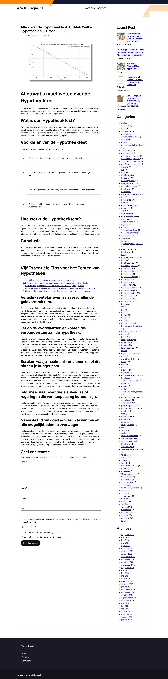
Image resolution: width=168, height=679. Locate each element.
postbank (125, 411)
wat (123, 504)
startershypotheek (129, 438)
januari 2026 (126, 554)
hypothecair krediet (129, 271)
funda (123, 241)
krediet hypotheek (129, 331)
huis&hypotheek (128, 263)
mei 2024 (125, 609)
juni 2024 (125, 606)
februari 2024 (127, 617)
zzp (123, 521)
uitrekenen (125, 471)
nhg (123, 364)
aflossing (125, 142)
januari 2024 (126, 620)
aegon (124, 139)
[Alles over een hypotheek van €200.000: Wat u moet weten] (121, 36)
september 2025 (128, 565)
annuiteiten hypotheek (131, 161)
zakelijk (124, 515)
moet (123, 356)
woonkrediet (126, 512)
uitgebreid (125, 468)
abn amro (125, 131)
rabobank (125, 416)
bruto (123, 202)
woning (124, 507)
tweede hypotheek (129, 466)
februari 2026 (127, 551)
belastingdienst (128, 180)
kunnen (124, 334)
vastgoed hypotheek (130, 488)
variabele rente (127, 479)
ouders (124, 389)
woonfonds (126, 510)
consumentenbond (129, 205)
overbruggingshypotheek (132, 392)
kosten (124, 320)
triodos (124, 460)
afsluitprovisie (127, 153)
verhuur (124, 499)
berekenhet (126, 191)
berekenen (125, 189)
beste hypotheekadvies (131, 194)
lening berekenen (128, 342)
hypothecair (126, 268)
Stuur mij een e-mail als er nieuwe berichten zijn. (44, 537)
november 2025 (128, 559)
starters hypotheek (129, 436)
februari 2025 (127, 584)
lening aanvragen (128, 340)
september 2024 (128, 598)
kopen (124, 315)
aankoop (125, 126)
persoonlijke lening (129, 408)
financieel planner (129, 233)
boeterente (126, 200)
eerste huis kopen (129, 216)
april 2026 (125, 546)
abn (123, 128)
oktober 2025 (127, 562)
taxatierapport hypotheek (132, 449)
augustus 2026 (127, 535)
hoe (123, 255)
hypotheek (126, 279)
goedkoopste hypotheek (132, 244)
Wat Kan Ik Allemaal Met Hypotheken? (133, 66)
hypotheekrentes (128, 293)
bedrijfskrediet (127, 175)
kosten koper (127, 323)
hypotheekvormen (129, 298)
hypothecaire (127, 274)
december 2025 (128, 556)
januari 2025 (126, 587)
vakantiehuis (126, 477)
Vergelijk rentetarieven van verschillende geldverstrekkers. (50, 280)
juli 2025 (125, 570)
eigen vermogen (128, 222)
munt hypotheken (128, 359)
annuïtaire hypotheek (130, 159)
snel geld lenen (127, 425)
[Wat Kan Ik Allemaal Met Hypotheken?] (121, 66)
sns (122, 427)
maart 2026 (126, 548)
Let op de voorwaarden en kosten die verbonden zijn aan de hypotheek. (56, 283)
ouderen (124, 386)
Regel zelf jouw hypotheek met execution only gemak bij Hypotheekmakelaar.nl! (129, 101)
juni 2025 (125, 573)
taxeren (124, 457)
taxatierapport (127, 446)
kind (123, 312)
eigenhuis (125, 224)
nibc (123, 367)
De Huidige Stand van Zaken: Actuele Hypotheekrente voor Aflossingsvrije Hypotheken (130, 52)
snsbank (124, 433)
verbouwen (126, 493)
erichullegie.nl (30, 8)
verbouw (125, 490)
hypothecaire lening (129, 276)
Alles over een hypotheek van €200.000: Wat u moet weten (135, 37)
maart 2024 (126, 614)
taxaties (124, 455)
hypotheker (126, 301)
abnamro (125, 134)
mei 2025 (125, 576)
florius (124, 238)
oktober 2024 (127, 595)
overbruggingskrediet (130, 397)
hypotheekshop (128, 296)
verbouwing (126, 496)
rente (123, 422)
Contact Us (27, 661)
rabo (123, 414)
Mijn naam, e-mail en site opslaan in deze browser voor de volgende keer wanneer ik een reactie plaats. (62, 520)
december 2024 (128, 589)
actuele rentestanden (130, 137)
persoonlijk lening (129, 405)
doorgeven (126, 213)
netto (123, 361)
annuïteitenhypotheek (130, 164)
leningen (125, 345)
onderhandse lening (129, 381)
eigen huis (125, 219)
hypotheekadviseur (129, 287)
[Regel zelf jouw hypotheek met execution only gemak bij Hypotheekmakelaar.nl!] (121, 98)
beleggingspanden (129, 186)
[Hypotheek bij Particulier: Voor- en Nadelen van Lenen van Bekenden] (121, 80)
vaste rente (126, 485)
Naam (24, 488)
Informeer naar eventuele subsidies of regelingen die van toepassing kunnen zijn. (60, 288)
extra (123, 227)
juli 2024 (125, 603)
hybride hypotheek (129, 265)
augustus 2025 (127, 567)
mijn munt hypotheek (130, 353)
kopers (124, 318)
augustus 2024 (127, 600)
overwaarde (126, 403)
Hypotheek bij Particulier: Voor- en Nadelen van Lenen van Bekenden (130, 82)
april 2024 (125, 611)
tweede (124, 463)
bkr (122, 197)
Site (22, 509)
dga (123, 211)
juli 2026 (125, 537)
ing (122, 307)
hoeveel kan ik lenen (130, 257)
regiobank (125, 419)
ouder (123, 383)
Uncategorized (45, 35)
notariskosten (127, 372)
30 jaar (124, 123)
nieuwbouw (126, 370)
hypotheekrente (128, 290)
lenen (123, 337)
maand (124, 350)
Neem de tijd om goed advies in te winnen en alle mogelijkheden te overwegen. (59, 291)
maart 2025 (126, 581)
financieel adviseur (129, 230)
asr (122, 170)
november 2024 (128, 592)
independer (126, 304)
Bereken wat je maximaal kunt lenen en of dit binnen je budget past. (54, 285)
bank (123, 172)
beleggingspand (128, 183)
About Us (26, 657)
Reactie (25, 462)
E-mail (24, 498)
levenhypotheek (128, 348)
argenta (124, 167)
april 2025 (125, 578)
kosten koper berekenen (131, 326)
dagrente (125, 208)
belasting (125, 178)
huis (123, 260)
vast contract (127, 482)
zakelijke (125, 518)
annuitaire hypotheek (130, 156)
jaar (123, 309)
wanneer (125, 501)
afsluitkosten (126, 150)
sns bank (125, 430)
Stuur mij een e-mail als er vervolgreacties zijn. (44, 532)
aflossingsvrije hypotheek (132, 145)
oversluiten (126, 400)
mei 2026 (125, 543)
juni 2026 (125, 540)
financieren (126, 235)
